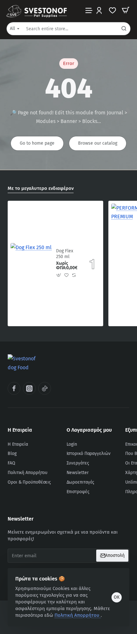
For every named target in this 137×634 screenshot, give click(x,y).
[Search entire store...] (124, 28)
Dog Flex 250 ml (64, 253)
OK (116, 597)
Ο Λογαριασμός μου (89, 430)
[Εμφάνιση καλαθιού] (125, 10)
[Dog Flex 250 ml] (31, 263)
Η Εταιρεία (20, 430)
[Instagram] (29, 388)
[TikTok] (44, 388)
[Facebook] (14, 388)
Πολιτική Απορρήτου (77, 615)
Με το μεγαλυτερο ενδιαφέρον (41, 188)
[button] (59, 275)
